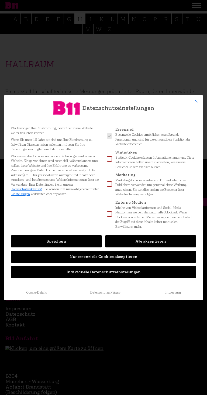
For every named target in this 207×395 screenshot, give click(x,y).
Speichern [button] (56, 241)
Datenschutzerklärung (26, 189)
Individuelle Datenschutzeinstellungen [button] (104, 272)
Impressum (173, 292)
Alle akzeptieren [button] (150, 241)
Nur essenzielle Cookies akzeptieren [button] (103, 256)
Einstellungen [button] (20, 194)
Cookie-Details (36, 292)
